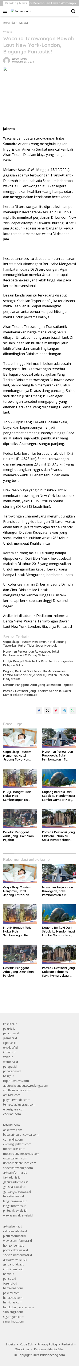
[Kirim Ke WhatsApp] (73, 710)
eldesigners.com (14, 1109)
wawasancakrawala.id (18, 1215)
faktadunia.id (11, 1177)
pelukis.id (9, 1028)
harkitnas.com (12, 1302)
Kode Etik (26, 1344)
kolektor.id (10, 1024)
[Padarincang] (20, 11)
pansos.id (9, 1279)
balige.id (8, 1076)
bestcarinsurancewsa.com (21, 1135)
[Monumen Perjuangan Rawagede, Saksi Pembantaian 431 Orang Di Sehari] (59, 738)
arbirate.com (11, 1095)
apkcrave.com (12, 1130)
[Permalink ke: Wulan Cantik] (6, 60)
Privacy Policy (47, 1344)
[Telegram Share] (64, 710)
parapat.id (10, 1066)
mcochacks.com (14, 1149)
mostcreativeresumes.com (21, 1154)
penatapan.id (12, 1071)
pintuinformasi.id (14, 1236)
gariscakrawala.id (14, 1187)
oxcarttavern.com (15, 1158)
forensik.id (10, 1283)
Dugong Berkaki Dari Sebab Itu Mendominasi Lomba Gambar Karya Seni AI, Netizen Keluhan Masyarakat (36, 675)
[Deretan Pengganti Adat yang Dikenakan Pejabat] (20, 818)
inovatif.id (9, 1052)
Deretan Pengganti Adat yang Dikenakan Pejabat (38, 685)
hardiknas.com (13, 1288)
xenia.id (8, 1057)
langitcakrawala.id (15, 1201)
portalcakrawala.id (15, 1250)
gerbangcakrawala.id (17, 1192)
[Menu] (6, 11)
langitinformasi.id (14, 1206)
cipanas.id (9, 1043)
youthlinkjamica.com (17, 1090)
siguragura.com (13, 1317)
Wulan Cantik (19, 59)
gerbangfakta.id (13, 1264)
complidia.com (13, 1139)
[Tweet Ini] (47, 710)
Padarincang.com (52, 1355)
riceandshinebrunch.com (19, 1163)
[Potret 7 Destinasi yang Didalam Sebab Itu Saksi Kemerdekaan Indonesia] (59, 818)
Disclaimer (22, 1349)
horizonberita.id (13, 1245)
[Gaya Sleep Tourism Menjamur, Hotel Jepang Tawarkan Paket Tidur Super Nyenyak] (20, 738)
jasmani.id (10, 1038)
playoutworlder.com (16, 1100)
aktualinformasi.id (15, 1172)
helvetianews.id (13, 1196)
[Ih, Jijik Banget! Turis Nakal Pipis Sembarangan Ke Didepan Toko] (20, 778)
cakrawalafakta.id (15, 1231)
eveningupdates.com (17, 1144)
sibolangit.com (13, 1312)
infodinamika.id (13, 1269)
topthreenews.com (16, 1081)
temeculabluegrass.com (19, 1104)
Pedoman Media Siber (49, 1349)
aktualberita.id (12, 1226)
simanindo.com (13, 1321)
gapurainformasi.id (15, 1182)
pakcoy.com (11, 1293)
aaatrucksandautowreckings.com (25, 1086)
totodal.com (11, 1125)
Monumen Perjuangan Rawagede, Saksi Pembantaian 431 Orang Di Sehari (31, 653)
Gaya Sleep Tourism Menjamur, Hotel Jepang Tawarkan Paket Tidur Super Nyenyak (34, 643)
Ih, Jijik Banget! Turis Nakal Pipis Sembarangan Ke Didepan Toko (38, 663)
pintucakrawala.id (15, 1210)
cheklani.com (12, 1114)
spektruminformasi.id (17, 1255)
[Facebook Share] (39, 710)
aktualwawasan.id (15, 1260)
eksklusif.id (10, 1048)
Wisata (7, 32)
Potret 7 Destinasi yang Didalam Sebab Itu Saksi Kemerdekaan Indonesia (37, 693)
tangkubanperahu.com (18, 1307)
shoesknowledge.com (18, 1168)
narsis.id (8, 1274)
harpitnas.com (13, 1298)
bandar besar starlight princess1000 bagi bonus (35, 1000)
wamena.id (10, 1062)
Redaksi (67, 1344)
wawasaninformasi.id (17, 1241)
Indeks (10, 1344)
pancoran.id (11, 1033)
